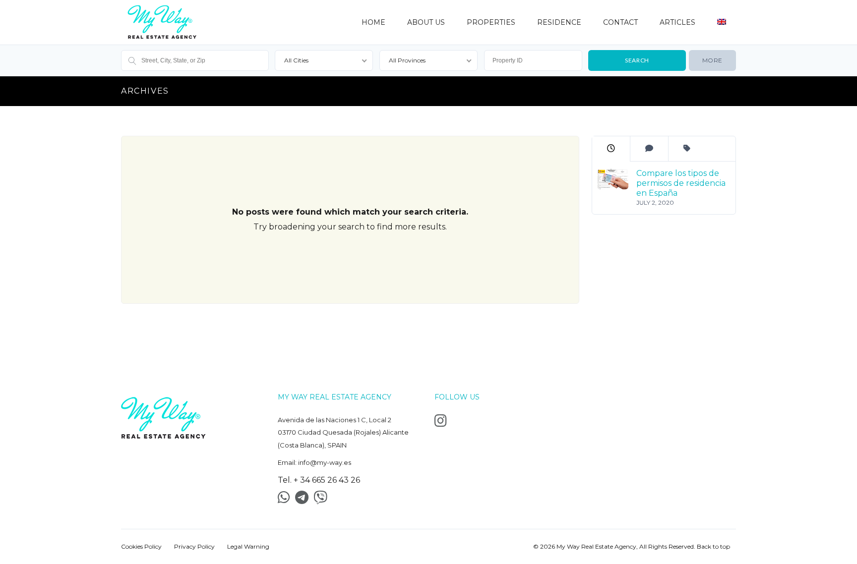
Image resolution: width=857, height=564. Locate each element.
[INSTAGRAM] (443, 423)
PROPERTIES (491, 22)
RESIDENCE (559, 22)
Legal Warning (248, 546)
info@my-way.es (324, 462)
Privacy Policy (194, 546)
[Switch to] (721, 17)
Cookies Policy (141, 546)
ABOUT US (426, 22)
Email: (314, 462)
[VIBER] (322, 500)
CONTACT (620, 22)
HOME (373, 22)
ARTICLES (677, 22)
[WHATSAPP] (286, 500)
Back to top (713, 546)
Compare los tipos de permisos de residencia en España (680, 183)
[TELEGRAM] (304, 500)
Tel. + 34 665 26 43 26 (319, 480)
